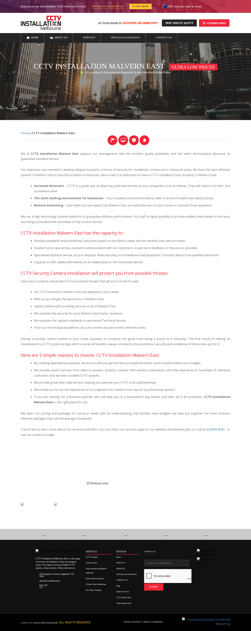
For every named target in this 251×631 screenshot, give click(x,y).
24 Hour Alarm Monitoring (96, 584)
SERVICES (89, 37)
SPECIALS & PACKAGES (125, 37)
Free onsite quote (179, 23)
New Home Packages (93, 590)
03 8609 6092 (216, 23)
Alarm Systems (91, 563)
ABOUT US (60, 37)
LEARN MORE (140, 6)
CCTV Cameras (92, 557)
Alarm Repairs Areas (123, 603)
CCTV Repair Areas (123, 597)
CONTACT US (164, 37)
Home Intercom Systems (95, 579)
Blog (118, 586)
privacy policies (132, 622)
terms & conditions (153, 622)
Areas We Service (122, 592)
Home (35, 37)
